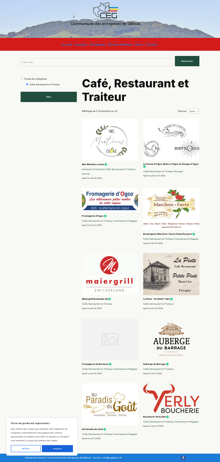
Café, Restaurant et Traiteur (120, 169)
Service (86, 173)
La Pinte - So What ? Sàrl (156, 299)
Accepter (57, 448)
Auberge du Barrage (154, 364)
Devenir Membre (120, 44)
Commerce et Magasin (125, 220)
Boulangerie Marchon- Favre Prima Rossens (167, 234)
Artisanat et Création (93, 169)
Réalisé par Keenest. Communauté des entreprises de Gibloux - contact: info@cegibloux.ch (73, 457)
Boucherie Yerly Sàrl (154, 416)
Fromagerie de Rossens (95, 364)
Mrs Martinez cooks (93, 164)
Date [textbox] (192, 111)
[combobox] (193, 111)
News (139, 44)
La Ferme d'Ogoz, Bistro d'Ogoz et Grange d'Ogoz (171, 164)
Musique (178, 171)
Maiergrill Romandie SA (95, 299)
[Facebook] (183, 458)
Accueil (66, 44)
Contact (151, 44)
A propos (80, 44)
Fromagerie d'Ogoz (93, 216)
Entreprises (97, 44)
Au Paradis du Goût (92, 429)
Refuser (25, 448)
